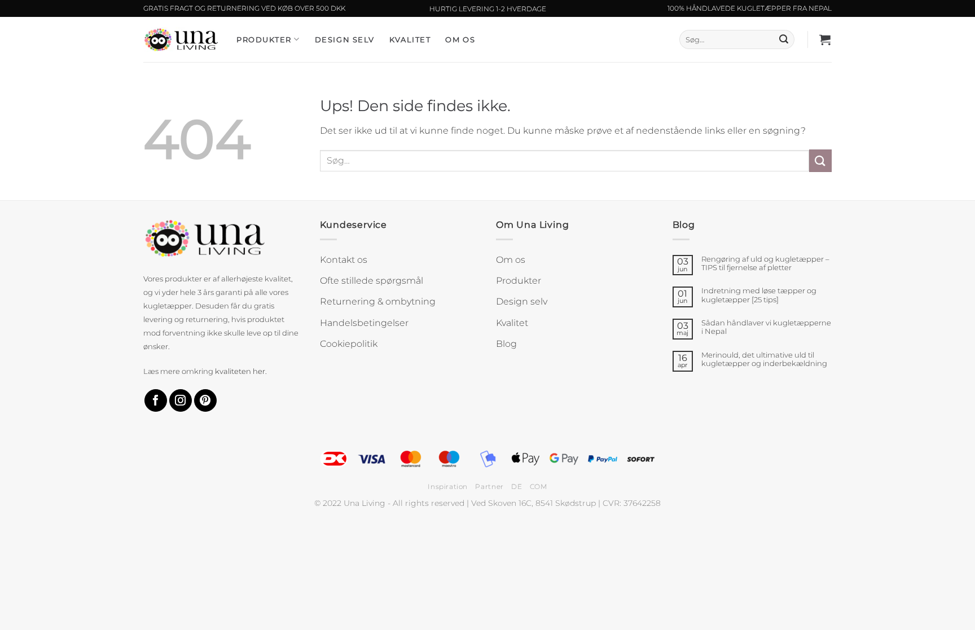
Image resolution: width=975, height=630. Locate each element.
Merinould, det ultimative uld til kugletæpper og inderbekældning (764, 359)
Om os (460, 39)
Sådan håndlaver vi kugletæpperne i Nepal (766, 327)
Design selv (345, 39)
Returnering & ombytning (378, 301)
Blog (506, 343)
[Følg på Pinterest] (205, 400)
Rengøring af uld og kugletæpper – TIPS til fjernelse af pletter (765, 263)
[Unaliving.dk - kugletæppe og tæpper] (181, 39)
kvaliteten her (240, 371)
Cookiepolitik (348, 343)
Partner (489, 486)
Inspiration (448, 486)
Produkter (264, 39)
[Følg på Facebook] (155, 400)
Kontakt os (343, 259)
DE (516, 486)
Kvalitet (410, 39)
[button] (825, 39)
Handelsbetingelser (364, 323)
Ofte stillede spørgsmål (371, 280)
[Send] (783, 39)
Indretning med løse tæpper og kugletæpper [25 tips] (758, 295)
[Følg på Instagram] (180, 400)
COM (538, 486)
